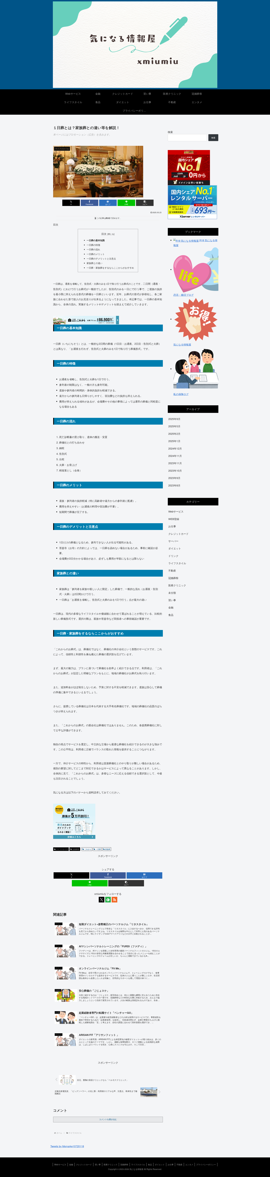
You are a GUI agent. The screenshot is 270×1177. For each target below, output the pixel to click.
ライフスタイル (62, 849)
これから (88, 849)
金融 (71, 1164)
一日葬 (98, 849)
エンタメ (189, 1164)
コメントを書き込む (108, 1119)
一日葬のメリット (96, 254)
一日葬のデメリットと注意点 (101, 258)
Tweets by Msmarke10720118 (67, 1146)
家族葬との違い (94, 263)
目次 (103, 234)
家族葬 (107, 849)
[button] (145, 203)
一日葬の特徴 (93, 245)
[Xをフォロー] (101, 899)
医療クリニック (110, 1164)
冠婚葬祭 (76, 849)
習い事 (98, 1164)
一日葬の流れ (93, 249)
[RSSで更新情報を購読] (114, 899)
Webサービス (60, 1164)
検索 (170, 132)
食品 (150, 1164)
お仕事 (171, 1164)
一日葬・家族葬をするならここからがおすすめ (110, 267)
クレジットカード (84, 1164)
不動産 (179, 1164)
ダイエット (160, 1164)
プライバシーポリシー (206, 1164)
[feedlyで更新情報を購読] (108, 899)
